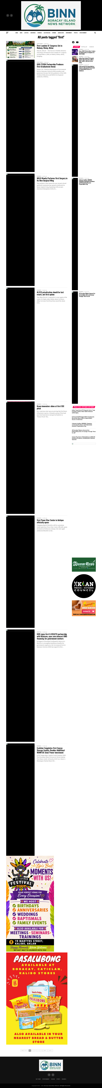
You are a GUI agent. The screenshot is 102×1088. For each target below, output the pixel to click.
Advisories (33, 32)
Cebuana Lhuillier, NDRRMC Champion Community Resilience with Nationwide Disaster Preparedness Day (82, 425)
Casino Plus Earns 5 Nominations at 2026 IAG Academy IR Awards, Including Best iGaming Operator (83, 438)
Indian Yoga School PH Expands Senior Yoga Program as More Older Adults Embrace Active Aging (83, 411)
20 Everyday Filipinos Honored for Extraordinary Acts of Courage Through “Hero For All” (84, 431)
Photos (76, 32)
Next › (45, 1050)
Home (16, 32)
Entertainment (83, 32)
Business (40, 32)
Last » (50, 1050)
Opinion (54, 32)
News (21, 32)
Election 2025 (47, 32)
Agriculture (61, 32)
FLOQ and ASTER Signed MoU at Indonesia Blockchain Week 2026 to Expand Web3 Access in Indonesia (83, 418)
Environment (69, 32)
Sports (58, 1079)
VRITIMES (91, 407)
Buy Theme (38, 1079)
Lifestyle (26, 32)
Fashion (53, 1079)
